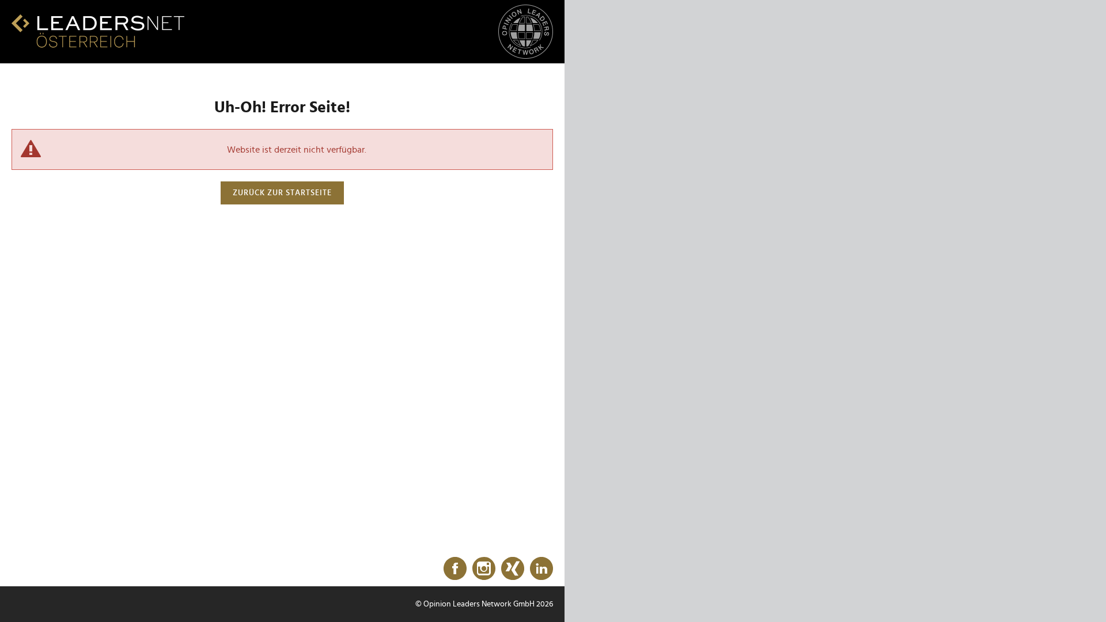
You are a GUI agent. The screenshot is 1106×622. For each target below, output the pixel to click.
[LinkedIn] (541, 569)
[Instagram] (483, 569)
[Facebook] (455, 569)
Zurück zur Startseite (282, 193)
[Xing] (512, 569)
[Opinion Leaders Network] (525, 32)
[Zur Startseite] (98, 31)
